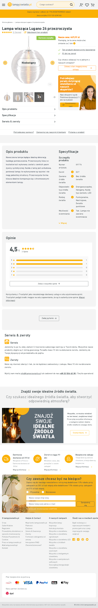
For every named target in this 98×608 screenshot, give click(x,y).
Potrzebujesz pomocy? (24, 132)
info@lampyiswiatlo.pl (31, 374)
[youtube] (87, 539)
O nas (4, 523)
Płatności (29, 526)
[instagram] (78, 539)
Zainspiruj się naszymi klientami (51, 132)
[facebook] (73, 539)
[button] (49, 14)
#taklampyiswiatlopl (10, 545)
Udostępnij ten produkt (37, 32)
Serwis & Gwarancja (33, 531)
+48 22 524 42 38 (68, 374)
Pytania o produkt (76, 132)
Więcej (64, 223)
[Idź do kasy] (54, 97)
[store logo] (20, 4)
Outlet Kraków (7, 526)
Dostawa (29, 528)
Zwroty (28, 534)
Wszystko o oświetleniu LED (60, 540)
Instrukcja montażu (56, 528)
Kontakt (5, 548)
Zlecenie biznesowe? (34, 545)
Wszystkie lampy (55, 523)
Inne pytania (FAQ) (32, 543)
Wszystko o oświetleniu (58, 531)
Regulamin (6, 528)
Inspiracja (52, 526)
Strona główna (7, 22)
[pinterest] (82, 539)
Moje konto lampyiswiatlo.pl (36, 523)
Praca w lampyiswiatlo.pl (11, 543)
